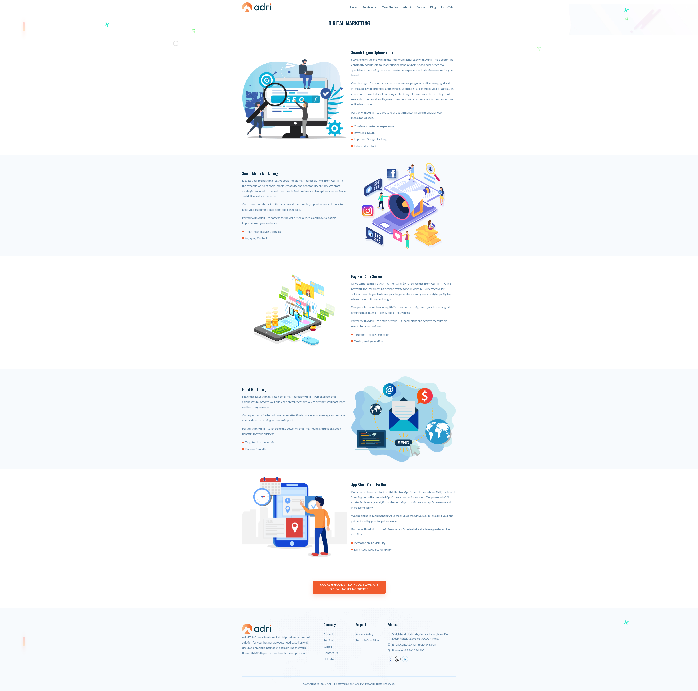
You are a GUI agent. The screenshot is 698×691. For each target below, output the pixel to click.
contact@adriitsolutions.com (418, 644)
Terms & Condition (367, 640)
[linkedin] (405, 659)
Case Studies (390, 7)
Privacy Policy (364, 634)
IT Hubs (329, 659)
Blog (433, 7)
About (407, 7)
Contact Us (331, 652)
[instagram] (398, 659)
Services (368, 7)
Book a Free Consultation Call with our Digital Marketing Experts (349, 587)
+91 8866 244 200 (412, 650)
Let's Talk (447, 7)
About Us (330, 634)
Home (354, 7)
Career (420, 7)
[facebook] (390, 659)
